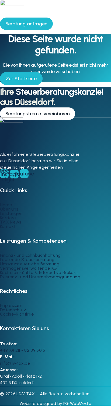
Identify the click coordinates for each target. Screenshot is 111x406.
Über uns (9, 209)
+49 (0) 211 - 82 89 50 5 (22, 350)
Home (6, 204)
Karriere (8, 217)
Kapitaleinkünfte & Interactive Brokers (38, 272)
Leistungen (11, 213)
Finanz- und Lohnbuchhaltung (30, 255)
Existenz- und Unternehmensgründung (40, 276)
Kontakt (7, 226)
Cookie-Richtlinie (17, 314)
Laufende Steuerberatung (27, 259)
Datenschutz (13, 309)
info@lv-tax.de (15, 363)
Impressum (11, 305)
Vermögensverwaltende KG (28, 268)
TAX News (10, 222)
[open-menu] (104, 21)
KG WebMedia (77, 403)
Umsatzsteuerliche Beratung (29, 263)
